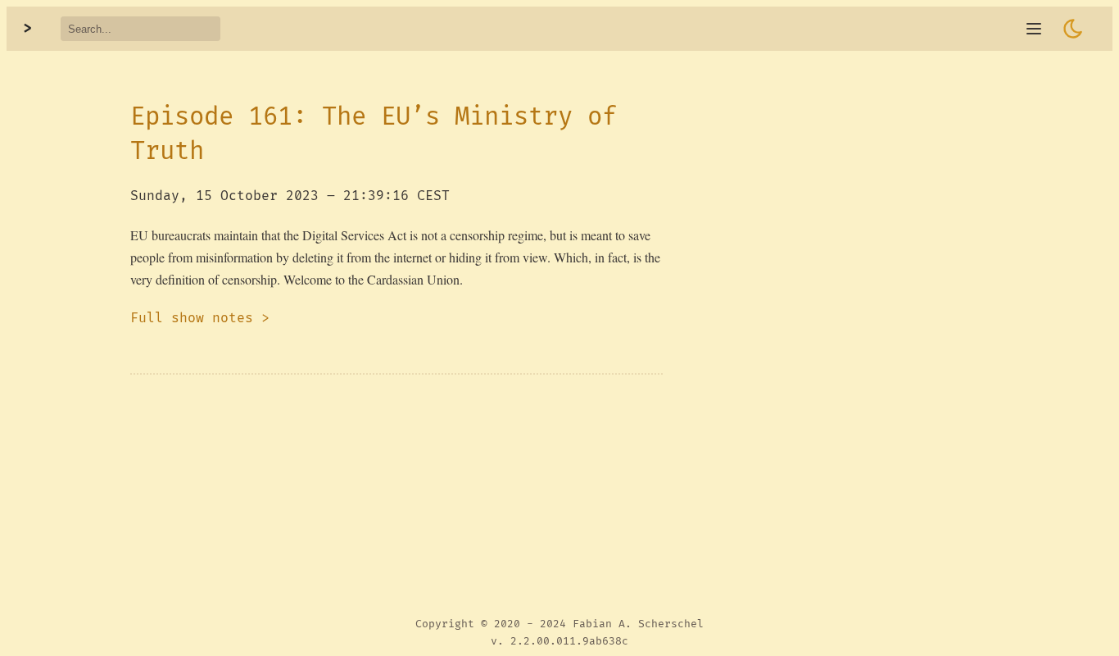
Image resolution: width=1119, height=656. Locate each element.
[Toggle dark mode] (1073, 28)
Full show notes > (200, 318)
